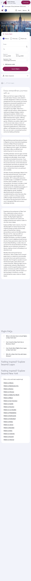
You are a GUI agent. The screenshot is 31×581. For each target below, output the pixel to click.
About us (3, 494)
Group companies (5, 514)
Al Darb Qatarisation (6, 503)
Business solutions (5, 519)
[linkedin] (10, 554)
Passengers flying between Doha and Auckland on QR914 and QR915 (15, 6)
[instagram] (17, 554)
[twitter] (7, 554)
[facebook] (3, 554)
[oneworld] (6, 10)
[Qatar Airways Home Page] (2, 10)
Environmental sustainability (8, 508)
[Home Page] (2, 83)
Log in (19, 10)
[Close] (1, 2)
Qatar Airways (4, 490)
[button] (16, 375)
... (5, 83)
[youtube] (14, 554)
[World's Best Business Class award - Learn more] (5, 574)
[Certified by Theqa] (8, 540)
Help (2, 530)
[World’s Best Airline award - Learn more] (5, 566)
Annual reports (5, 506)
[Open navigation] (28, 10)
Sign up (24, 10)
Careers (3, 496)
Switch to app (25, 2)
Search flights (15, 316)
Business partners (5, 525)
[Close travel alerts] (28, 6)
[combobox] (15, 291)
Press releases (4, 498)
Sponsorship (4, 501)
